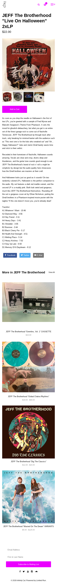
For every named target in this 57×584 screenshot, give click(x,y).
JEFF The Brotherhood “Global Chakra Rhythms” (28, 396)
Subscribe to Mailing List (28, 564)
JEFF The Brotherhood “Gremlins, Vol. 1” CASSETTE (28, 331)
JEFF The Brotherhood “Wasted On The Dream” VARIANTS (28, 526)
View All (52, 272)
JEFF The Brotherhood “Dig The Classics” (28, 461)
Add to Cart (14, 109)
